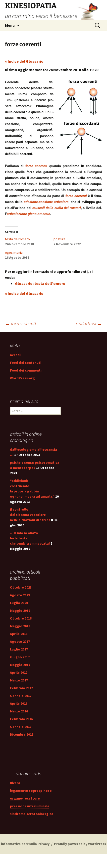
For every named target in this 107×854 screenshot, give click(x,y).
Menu (10, 25)
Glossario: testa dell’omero (40, 283)
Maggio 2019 (20, 610)
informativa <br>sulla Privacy (25, 844)
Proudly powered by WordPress (80, 844)
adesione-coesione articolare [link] (46, 202)
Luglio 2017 (19, 649)
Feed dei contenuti (25, 362)
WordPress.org (22, 378)
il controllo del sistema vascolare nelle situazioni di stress (30, 514)
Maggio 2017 (20, 664)
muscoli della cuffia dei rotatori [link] (56, 208)
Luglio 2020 (19, 603)
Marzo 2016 (19, 711)
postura (59, 239)
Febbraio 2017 (21, 688)
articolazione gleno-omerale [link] (28, 214)
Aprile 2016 (18, 703)
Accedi (15, 355)
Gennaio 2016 (20, 726)
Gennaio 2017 (20, 695)
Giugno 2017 (20, 657)
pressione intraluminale (29, 806)
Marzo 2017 (19, 680)
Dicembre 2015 (21, 734)
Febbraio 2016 (21, 719)
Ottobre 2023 (21, 587)
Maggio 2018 (20, 626)
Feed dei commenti (26, 370)
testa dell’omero (17, 239)
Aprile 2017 (18, 672)
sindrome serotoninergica (31, 814)
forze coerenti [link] (36, 166)
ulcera (15, 783)
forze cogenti (20, 323)
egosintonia (14, 252)
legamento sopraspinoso (31, 790)
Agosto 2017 (20, 641)
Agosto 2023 (20, 595)
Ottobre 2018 (21, 618)
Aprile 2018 (18, 634)
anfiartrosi (89, 323)
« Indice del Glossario (24, 61)
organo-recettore (25, 798)
